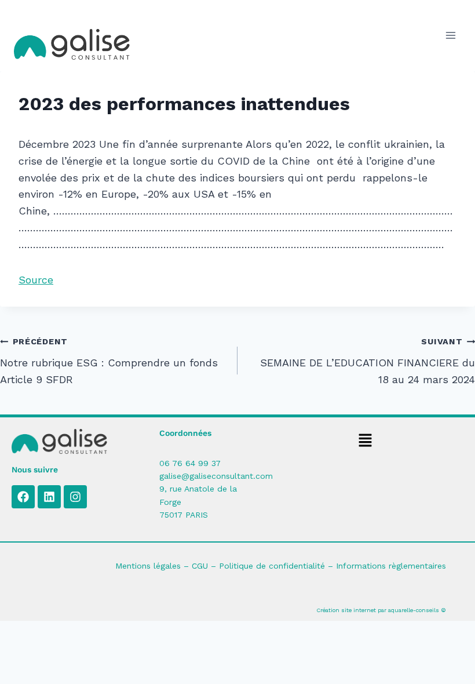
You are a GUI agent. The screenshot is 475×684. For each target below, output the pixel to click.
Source (36, 280)
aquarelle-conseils (413, 610)
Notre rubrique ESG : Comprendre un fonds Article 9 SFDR (109, 361)
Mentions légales (148, 565)
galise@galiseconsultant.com (216, 476)
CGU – (205, 565)
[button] (365, 441)
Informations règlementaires (391, 565)
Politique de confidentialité (272, 565)
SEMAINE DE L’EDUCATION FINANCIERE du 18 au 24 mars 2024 (367, 361)
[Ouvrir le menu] (450, 36)
